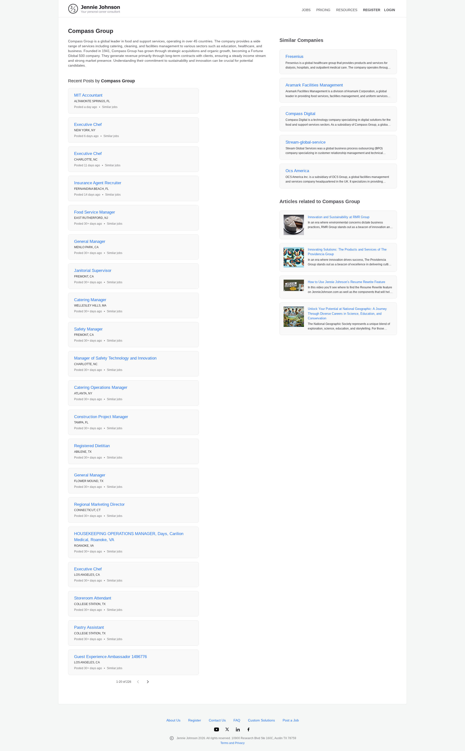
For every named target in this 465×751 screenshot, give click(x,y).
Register (194, 720)
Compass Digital (300, 113)
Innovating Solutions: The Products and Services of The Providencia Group (347, 252)
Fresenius (294, 56)
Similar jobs (109, 107)
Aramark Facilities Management (314, 85)
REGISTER (371, 10)
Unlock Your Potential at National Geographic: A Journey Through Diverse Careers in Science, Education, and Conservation (347, 313)
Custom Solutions (261, 720)
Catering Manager (90, 300)
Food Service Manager (94, 212)
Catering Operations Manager (100, 387)
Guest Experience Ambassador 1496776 (110, 656)
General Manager (89, 241)
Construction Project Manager (101, 416)
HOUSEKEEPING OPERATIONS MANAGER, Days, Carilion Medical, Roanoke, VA (128, 536)
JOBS (306, 10)
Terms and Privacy (232, 743)
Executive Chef (88, 124)
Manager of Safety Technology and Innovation (115, 358)
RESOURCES (346, 10)
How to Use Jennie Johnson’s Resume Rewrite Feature (346, 282)
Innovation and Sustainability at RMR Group (338, 217)
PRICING (323, 10)
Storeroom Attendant (92, 598)
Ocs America (297, 171)
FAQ (236, 720)
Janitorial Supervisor (92, 270)
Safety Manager (88, 329)
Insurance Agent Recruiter (97, 183)
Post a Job (291, 720)
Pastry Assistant (89, 627)
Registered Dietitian (92, 446)
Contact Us (217, 720)
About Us (173, 720)
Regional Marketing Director (99, 504)
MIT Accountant (88, 95)
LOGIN (389, 10)
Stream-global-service (306, 142)
